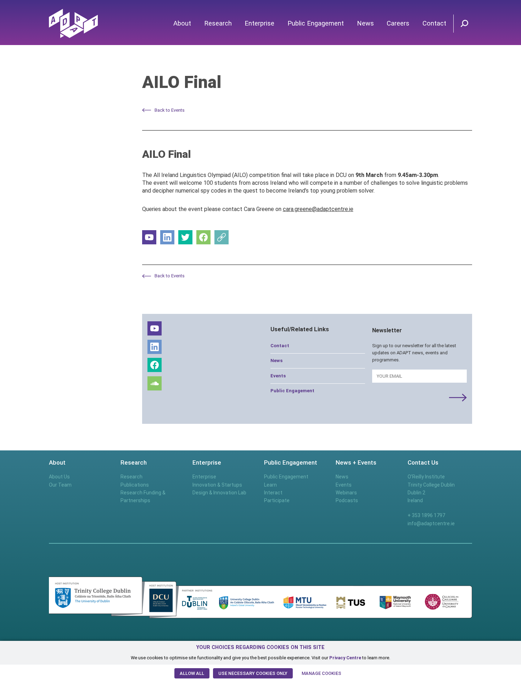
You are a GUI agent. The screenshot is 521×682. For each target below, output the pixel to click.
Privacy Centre (345, 657)
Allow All (192, 673)
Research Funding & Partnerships (143, 496)
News (365, 23)
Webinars (346, 492)
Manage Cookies (321, 673)
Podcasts (347, 500)
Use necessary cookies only (252, 673)
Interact (273, 492)
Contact (434, 23)
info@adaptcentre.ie (431, 523)
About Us (59, 476)
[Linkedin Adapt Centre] (167, 237)
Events (278, 375)
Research (218, 23)
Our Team (60, 485)
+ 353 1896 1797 (426, 515)
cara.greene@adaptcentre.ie (318, 209)
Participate (277, 500)
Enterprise (259, 23)
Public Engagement (315, 23)
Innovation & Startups (217, 485)
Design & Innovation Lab (219, 492)
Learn (270, 485)
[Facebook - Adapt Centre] (203, 237)
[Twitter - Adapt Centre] (185, 237)
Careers (398, 23)
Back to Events (170, 110)
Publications (135, 485)
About (182, 23)
